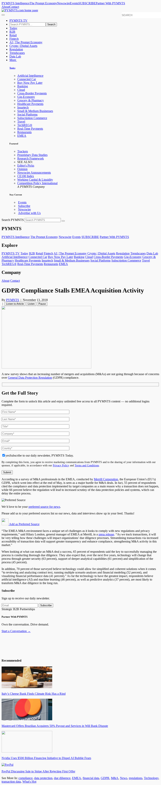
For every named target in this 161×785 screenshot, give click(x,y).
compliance (25, 778)
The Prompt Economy (43, 3)
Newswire (63, 3)
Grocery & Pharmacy (30, 100)
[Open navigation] (3, 14)
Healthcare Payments (30, 104)
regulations (135, 778)
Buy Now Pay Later (29, 82)
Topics (12, 68)
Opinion (22, 169)
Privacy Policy (61, 465)
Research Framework (30, 158)
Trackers (22, 151)
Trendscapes (17, 53)
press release (106, 534)
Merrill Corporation (106, 479)
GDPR (105, 778)
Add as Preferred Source (23, 524)
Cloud (21, 89)
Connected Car (26, 79)
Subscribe (24, 206)
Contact (14, 6)
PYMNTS (12, 300)
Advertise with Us (29, 213)
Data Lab (15, 56)
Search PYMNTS (13, 220)
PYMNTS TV (18, 20)
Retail (13, 35)
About (5, 6)
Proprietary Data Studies (32, 155)
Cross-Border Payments (32, 93)
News (123, 778)
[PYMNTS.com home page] (20, 10)
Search (51, 24)
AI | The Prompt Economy (25, 42)
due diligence (62, 778)
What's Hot (29, 781)
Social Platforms (27, 114)
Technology (151, 778)
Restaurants (24, 132)
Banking (22, 86)
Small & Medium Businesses (35, 111)
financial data (91, 778)
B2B (12, 31)
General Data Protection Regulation (30, 377)
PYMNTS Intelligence (16, 3)
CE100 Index (25, 176)
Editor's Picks (25, 165)
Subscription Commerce (32, 118)
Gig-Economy (26, 96)
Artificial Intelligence (30, 75)
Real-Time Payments (30, 128)
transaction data (11, 781)
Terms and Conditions (87, 465)
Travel (21, 121)
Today (13, 28)
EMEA (21, 135)
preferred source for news (44, 506)
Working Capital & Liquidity (35, 179)
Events (74, 3)
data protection (43, 778)
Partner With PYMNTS (110, 3)
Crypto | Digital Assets (23, 45)
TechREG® (24, 125)
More (13, 60)
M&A (114, 778)
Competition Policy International (37, 183)
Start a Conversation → (16, 631)
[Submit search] (63, 221)
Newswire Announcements (34, 172)
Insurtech (23, 107)
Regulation (16, 49)
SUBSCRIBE (87, 3)
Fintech (14, 38)
